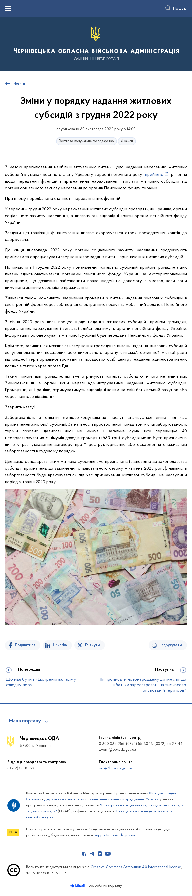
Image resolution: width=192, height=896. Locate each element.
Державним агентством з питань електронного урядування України (101, 799)
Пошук (179, 8)
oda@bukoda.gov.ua (116, 768)
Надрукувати (170, 645)
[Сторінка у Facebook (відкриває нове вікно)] (85, 854)
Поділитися (25, 645)
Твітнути (92, 645)
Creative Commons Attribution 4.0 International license (136, 867)
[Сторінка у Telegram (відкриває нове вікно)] (92, 854)
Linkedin (60, 645)
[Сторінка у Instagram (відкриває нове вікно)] (100, 854)
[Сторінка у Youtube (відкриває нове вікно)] (108, 854)
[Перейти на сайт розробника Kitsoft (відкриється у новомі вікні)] (78, 886)
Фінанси (127, 141)
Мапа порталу (25, 721)
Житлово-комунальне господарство (86, 141)
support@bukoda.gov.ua (115, 835)
